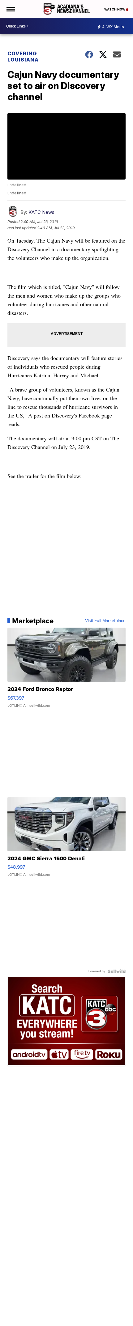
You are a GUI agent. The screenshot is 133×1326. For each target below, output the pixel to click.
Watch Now (115, 9)
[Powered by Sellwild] (117, 971)
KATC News (41, 212)
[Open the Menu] (10, 9)
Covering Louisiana (23, 56)
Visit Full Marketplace (105, 621)
